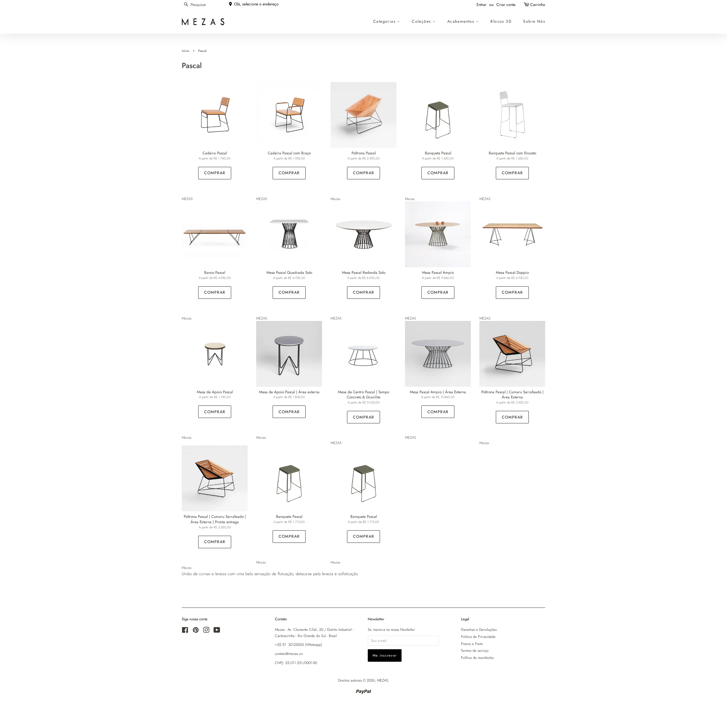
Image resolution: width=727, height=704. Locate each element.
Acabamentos (461, 21)
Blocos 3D (501, 21)
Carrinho (537, 4)
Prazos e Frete (472, 643)
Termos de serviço (474, 650)
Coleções (422, 21)
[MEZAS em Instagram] (206, 631)
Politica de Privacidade (478, 636)
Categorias (385, 21)
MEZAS (382, 680)
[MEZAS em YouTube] (217, 631)
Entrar (481, 4)
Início (185, 51)
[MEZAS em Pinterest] (196, 631)
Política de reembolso (477, 657)
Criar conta (505, 4)
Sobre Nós (534, 21)
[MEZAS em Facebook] (185, 631)
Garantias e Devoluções (479, 629)
